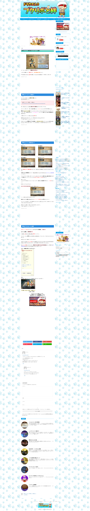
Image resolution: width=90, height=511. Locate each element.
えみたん (32, 274)
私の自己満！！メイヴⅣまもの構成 (35, 448)
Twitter (51, 501)
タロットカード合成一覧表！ (60, 179)
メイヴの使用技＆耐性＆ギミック (34, 457)
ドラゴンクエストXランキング (37, 306)
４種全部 (24, 260)
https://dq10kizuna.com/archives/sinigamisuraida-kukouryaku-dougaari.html (33, 103)
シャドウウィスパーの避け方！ (34, 431)
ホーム (31, 501)
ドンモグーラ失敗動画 (32, 484)
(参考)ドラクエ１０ (24, 253)
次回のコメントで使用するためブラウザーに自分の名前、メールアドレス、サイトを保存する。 (36, 409)
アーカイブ (58, 251)
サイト (23, 404)
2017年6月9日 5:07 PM (27, 370)
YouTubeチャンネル (46, 501)
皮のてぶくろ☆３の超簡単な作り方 (61, 161)
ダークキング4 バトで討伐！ (33, 466)
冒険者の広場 (40, 501)
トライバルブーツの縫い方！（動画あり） (62, 200)
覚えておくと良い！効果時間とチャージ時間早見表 (65, 122)
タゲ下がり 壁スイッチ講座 (60, 176)
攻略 (22, 348)
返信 (23, 363)
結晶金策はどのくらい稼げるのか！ (61, 194)
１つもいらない (25, 261)
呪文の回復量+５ (26, 259)
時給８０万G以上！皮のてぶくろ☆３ (61, 195)
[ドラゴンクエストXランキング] (37, 305)
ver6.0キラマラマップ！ (59, 89)
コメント (23, 386)
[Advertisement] (37, 28)
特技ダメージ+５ (26, 255)
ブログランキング (35, 501)
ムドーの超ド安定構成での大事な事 (61, 172)
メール (23, 401)
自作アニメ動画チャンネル (56, 501)
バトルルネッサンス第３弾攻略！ (34, 422)
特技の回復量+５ (26, 256)
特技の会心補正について (59, 178)
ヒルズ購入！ (26, 494)
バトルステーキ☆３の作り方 (60, 191)
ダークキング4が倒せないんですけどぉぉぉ (36, 475)
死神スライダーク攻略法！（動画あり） (30, 493)
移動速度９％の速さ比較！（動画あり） (62, 184)
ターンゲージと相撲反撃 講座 (60, 177)
